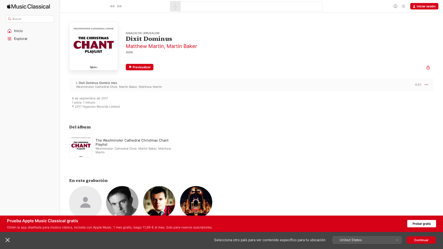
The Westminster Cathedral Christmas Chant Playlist (132, 142)
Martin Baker (182, 46)
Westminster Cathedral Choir (96, 87)
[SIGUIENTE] (119, 6)
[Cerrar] (8, 240)
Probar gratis (422, 223)
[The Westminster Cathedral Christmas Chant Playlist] (127, 146)
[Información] (395, 6)
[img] (28, 6)
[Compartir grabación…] (428, 68)
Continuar (421, 240)
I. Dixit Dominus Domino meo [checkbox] (96, 83)
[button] (30, 30)
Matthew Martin (145, 46)
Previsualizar (142, 67)
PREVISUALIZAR (413, 84)
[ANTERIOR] (112, 6)
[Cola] (403, 6)
